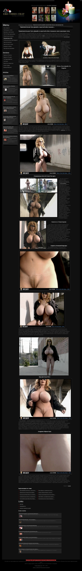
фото (44, 35)
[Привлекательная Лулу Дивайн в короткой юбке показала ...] (13, 13)
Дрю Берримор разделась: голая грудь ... (28, 490)
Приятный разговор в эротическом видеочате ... (29, 513)
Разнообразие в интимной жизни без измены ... (29, 549)
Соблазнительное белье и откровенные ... (28, 496)
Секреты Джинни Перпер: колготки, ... (45, 492)
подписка (54, 5)
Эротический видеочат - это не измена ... (27, 519)
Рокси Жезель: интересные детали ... (45, 490)
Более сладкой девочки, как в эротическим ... (28, 537)
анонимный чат (23, 506)
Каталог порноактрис (28, 24)
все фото (49, 5)
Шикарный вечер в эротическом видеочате (28, 525)
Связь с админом (36, 567)
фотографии (63, 183)
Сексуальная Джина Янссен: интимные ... (28, 494)
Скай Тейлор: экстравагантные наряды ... (46, 496)
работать (63, 130)
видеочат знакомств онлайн (25, 508)
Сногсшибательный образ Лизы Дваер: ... (28, 498)
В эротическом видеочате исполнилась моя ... (28, 531)
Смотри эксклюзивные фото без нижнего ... (46, 494)
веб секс (21, 504)
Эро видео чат (21, 24)
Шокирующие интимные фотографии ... (27, 492)
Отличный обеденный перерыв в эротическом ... (29, 543)
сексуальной (66, 36)
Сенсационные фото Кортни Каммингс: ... (46, 498)
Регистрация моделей (45, 567)
